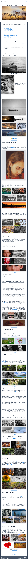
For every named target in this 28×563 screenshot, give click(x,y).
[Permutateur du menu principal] (26, 1)
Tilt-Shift (23, 462)
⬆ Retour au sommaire (14, 140)
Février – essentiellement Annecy (8, 29)
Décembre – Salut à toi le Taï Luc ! (8, 38)
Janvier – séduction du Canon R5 (8, 28)
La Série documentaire (9, 283)
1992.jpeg (14, 438)
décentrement (4, 361)
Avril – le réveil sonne (6, 31)
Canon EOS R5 (16, 461)
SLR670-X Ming (9, 464)
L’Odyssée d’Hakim (4, 302)
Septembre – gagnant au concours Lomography (10, 35)
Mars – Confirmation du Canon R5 (8, 30)
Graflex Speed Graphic (15, 309)
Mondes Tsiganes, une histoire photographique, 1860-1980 (17, 297)
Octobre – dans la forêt (7, 36)
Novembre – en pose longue (7, 37)
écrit (13, 417)
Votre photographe (14, 138)
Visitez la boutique (14, 550)
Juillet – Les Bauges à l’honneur (8, 33)
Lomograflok (13, 147)
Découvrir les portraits (14, 336)
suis (15, 391)
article (23, 43)
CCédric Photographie (3, 1)
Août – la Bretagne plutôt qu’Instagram (9, 34)
